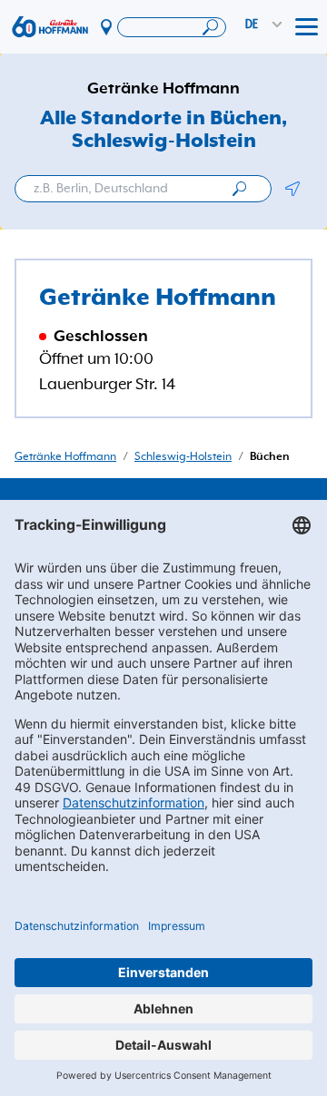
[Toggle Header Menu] (306, 27)
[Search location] (171, 27)
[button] (292, 188)
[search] (239, 188)
